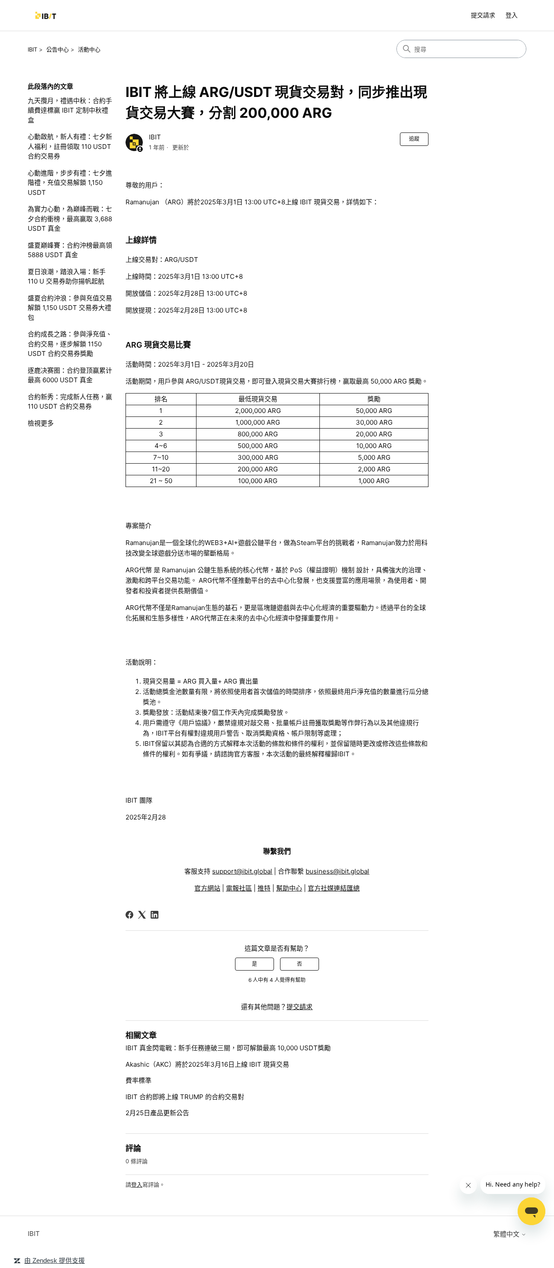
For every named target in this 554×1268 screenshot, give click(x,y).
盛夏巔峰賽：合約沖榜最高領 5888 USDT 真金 (70, 250)
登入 (136, 1184)
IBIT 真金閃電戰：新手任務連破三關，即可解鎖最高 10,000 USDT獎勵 (228, 1048)
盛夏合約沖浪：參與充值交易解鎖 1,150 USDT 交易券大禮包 (70, 308)
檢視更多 (41, 423)
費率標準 (138, 1080)
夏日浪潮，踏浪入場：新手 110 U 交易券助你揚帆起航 (67, 277)
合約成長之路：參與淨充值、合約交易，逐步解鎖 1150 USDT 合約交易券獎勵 (70, 344)
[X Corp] (142, 915)
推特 (264, 888)
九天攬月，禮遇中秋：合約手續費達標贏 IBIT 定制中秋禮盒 (70, 110)
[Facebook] (129, 915)
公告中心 (57, 49)
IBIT (32, 49)
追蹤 (414, 139)
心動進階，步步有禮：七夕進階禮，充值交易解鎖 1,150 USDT (70, 183)
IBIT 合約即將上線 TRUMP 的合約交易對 (185, 1097)
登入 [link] (512, 15)
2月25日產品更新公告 (157, 1113)
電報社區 (239, 888)
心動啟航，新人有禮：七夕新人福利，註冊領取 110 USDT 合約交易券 (70, 146)
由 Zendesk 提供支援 (54, 1260)
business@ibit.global (337, 871)
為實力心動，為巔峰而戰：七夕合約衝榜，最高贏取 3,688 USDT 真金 (70, 218)
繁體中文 (507, 1234)
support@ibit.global (242, 871)
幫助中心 (289, 888)
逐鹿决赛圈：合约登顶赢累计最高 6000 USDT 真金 (70, 375)
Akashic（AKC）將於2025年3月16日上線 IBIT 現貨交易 (207, 1064)
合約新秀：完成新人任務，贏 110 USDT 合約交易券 (70, 402)
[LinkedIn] (154, 915)
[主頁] (46, 15)
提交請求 (483, 15)
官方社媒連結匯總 (334, 888)
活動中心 (89, 49)
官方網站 (207, 888)
